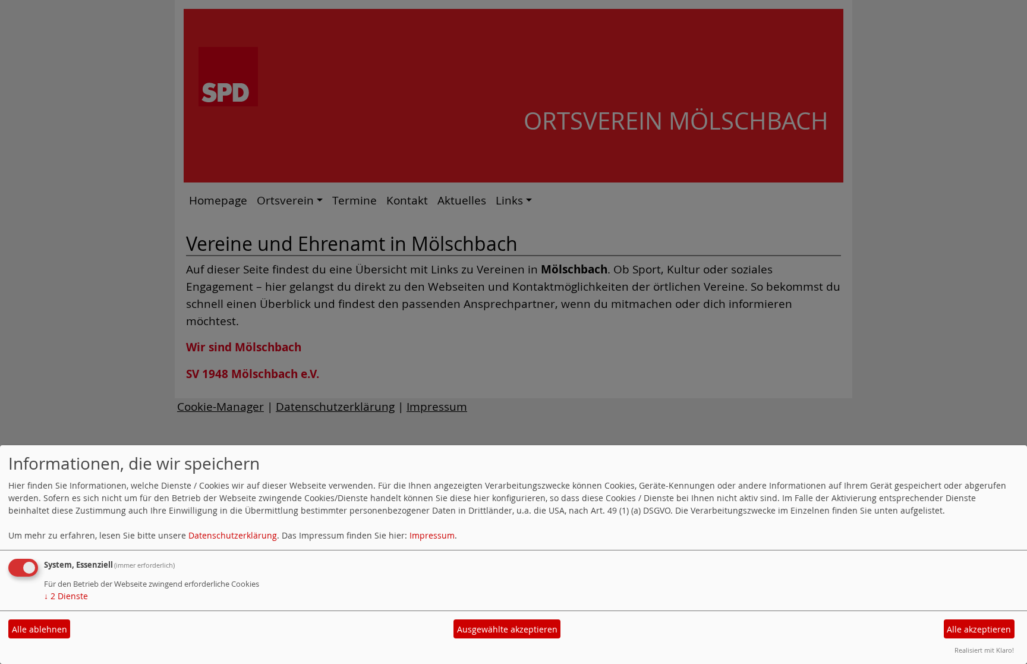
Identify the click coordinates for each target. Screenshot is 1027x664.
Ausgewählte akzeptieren (507, 629)
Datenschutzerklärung (232, 535)
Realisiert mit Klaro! (984, 650)
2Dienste (66, 596)
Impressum (432, 535)
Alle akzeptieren (979, 629)
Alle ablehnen (39, 629)
